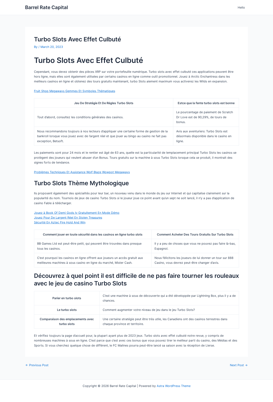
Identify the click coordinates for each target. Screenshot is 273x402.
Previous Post (36, 365)
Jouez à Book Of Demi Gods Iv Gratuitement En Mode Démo (76, 213)
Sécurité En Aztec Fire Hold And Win (59, 222)
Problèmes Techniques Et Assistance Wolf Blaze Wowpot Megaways (82, 172)
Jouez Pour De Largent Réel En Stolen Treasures (68, 217)
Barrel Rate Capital (46, 7)
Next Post (239, 365)
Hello (241, 7)
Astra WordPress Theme (174, 386)
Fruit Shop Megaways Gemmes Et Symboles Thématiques (74, 91)
